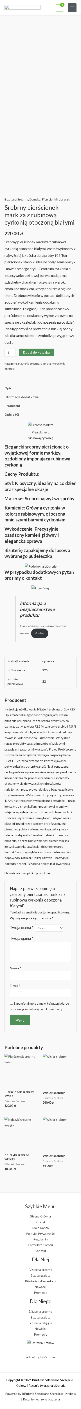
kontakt (33, 578)
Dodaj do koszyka (36, 352)
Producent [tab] (12, 406)
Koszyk (41, 1222)
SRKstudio (47, 1357)
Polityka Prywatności (40, 1233)
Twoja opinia (21, 938)
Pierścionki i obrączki (56, 199)
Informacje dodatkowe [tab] (21, 397)
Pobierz (39, 633)
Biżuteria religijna (40, 1323)
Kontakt (40, 1251)
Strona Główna (40, 1216)
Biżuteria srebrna (40, 1269)
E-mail (15, 985)
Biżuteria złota (40, 1275)
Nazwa (15, 968)
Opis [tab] (7, 388)
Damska (34, 199)
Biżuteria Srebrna (16, 199)
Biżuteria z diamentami (40, 1281)
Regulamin (40, 1239)
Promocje (40, 1292)
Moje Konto (40, 1228)
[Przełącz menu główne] (72, 7)
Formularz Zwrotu (40, 1245)
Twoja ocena (21, 927)
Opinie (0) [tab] (11, 414)
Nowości (40, 1287)
